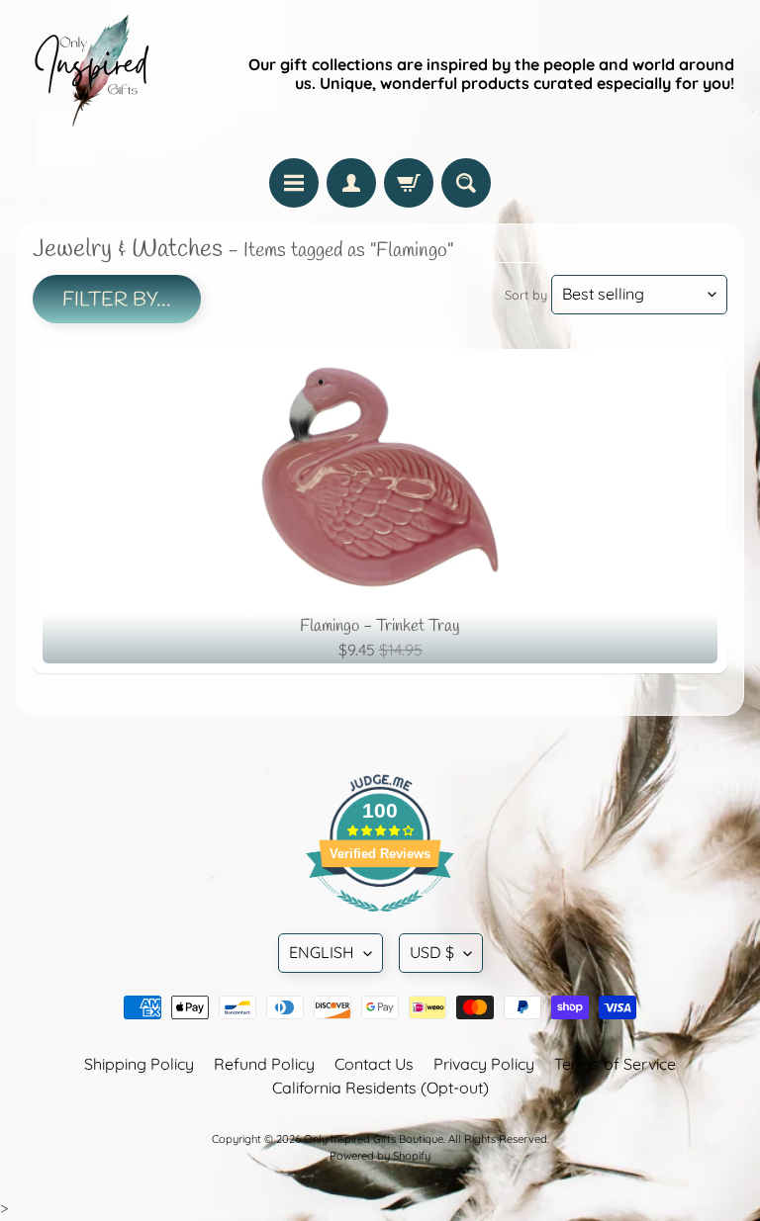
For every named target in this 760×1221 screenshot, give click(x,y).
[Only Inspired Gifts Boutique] (90, 74)
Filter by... (116, 300)
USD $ (432, 952)
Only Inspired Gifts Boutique (373, 1139)
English (321, 952)
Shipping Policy (139, 1064)
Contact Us (374, 1064)
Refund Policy (264, 1064)
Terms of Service (615, 1064)
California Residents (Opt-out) (380, 1087)
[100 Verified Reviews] (380, 921)
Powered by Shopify (380, 1156)
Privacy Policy (483, 1064)
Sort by (526, 295)
